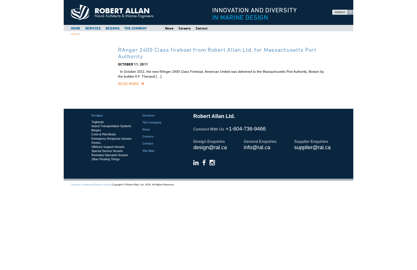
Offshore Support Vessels (108, 147)
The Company (135, 28)
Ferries (96, 143)
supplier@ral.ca (312, 147)
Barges (96, 130)
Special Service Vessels (107, 151)
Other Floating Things (105, 159)
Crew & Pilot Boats (103, 134)
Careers (185, 28)
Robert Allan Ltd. (131, 12)
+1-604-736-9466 (246, 129)
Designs (112, 28)
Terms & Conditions (81, 184)
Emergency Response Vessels (111, 138)
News (169, 28)
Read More (129, 83)
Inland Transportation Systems (111, 126)
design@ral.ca (210, 147)
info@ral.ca (257, 147)
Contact (202, 28)
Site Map (148, 151)
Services (93, 28)
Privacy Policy (102, 184)
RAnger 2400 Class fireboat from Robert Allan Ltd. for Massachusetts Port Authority (217, 52)
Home (75, 28)
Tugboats (97, 122)
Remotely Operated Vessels (109, 155)
